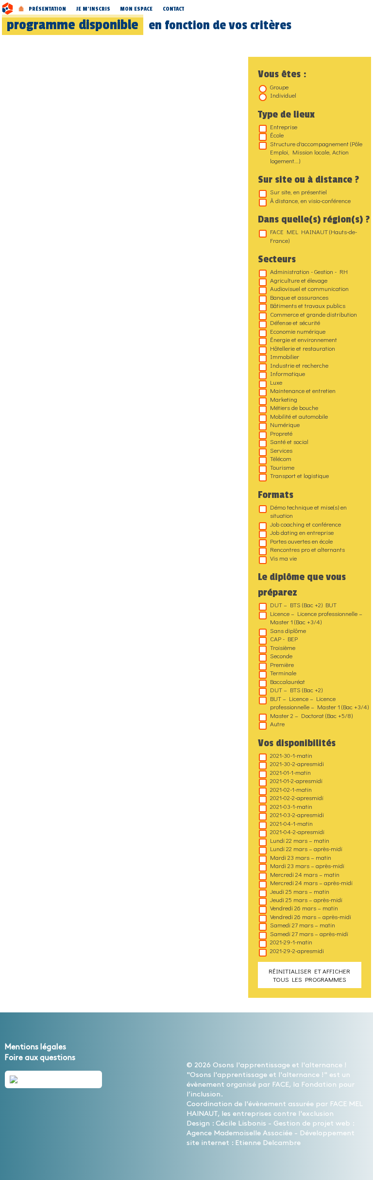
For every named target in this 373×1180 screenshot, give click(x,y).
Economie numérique (297, 331)
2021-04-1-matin (291, 823)
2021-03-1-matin (291, 806)
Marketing (283, 399)
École (277, 135)
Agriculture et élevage (298, 280)
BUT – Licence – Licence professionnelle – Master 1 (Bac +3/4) (319, 702)
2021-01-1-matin (290, 772)
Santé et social (289, 441)
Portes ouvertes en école (301, 541)
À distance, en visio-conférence (310, 200)
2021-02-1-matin (291, 789)
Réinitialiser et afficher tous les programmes (309, 975)
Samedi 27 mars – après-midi (309, 933)
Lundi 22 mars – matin (299, 840)
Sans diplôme (288, 630)
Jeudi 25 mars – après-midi (306, 899)
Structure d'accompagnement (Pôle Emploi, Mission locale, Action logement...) (316, 152)
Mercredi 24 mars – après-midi (311, 882)
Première (282, 664)
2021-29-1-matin (291, 942)
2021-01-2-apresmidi (296, 780)
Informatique (287, 373)
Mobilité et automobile (299, 416)
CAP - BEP (284, 638)
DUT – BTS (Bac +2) (296, 689)
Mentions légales (35, 1047)
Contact (173, 8)
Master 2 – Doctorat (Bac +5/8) (311, 715)
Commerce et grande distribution (313, 314)
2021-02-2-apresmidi (296, 797)
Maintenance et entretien (303, 390)
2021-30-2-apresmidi (297, 763)
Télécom (280, 458)
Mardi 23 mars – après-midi (307, 865)
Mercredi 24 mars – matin (304, 874)
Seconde (281, 655)
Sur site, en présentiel (298, 192)
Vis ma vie (283, 558)
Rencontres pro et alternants (307, 549)
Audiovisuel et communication (309, 288)
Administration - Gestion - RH (309, 271)
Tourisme (282, 467)
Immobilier (284, 356)
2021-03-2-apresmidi (297, 814)
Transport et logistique (299, 475)
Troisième (282, 647)
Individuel (283, 95)
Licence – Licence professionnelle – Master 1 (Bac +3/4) (316, 617)
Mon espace (136, 8)
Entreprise (283, 126)
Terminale (283, 672)
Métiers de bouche (294, 407)
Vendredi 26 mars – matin (304, 908)
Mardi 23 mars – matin (300, 857)
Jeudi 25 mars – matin (299, 891)
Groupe (279, 87)
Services (281, 450)
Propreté (281, 433)
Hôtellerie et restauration (302, 348)
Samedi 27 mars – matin (302, 925)
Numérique (285, 424)
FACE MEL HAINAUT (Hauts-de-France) (313, 235)
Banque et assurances (299, 297)
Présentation (47, 8)
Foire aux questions (40, 1057)
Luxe (276, 382)
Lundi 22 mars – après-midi (306, 848)
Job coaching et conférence (305, 524)
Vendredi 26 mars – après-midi (310, 916)
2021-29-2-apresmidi (297, 950)
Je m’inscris (93, 8)
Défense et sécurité (295, 322)
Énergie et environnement (303, 339)
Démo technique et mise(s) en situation (308, 511)
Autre (277, 723)
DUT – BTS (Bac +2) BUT (303, 604)
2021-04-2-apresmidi (297, 831)
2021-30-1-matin (291, 755)
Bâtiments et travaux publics (307, 305)
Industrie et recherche (299, 365)
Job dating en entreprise (302, 532)
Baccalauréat (287, 681)
